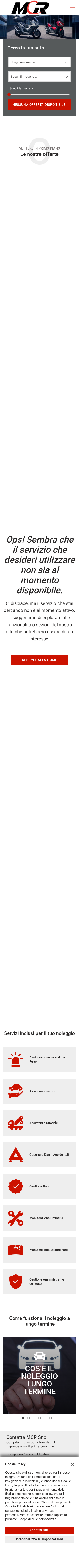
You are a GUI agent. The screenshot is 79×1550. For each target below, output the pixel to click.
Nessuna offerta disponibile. (39, 105)
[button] (23, 1418)
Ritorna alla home (39, 660)
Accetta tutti (39, 1530)
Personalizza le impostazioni (39, 1539)
